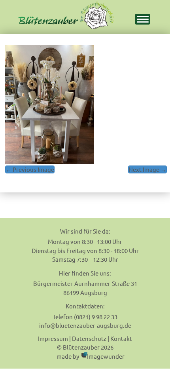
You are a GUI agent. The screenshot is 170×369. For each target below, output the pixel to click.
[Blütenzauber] (66, 15)
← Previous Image (30, 169)
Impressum (53, 338)
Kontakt (121, 338)
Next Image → (147, 169)
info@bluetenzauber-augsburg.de (85, 325)
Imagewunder (106, 356)
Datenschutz (89, 338)
